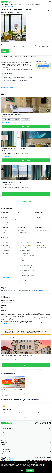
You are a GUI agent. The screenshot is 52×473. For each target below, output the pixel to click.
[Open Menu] (50, 2)
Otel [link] (4, 4)
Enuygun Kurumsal (5, 449)
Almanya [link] (7, 4)
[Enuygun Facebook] (40, 423)
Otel (2, 439)
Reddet (42, 465)
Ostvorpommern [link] (21, 4)
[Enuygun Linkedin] (47, 423)
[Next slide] (49, 105)
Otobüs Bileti (4, 440)
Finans (2, 446)
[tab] (4, 56)
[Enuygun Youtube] (50, 423)
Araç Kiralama (4, 442)
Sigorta (3, 447)
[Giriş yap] (47, 2)
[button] (26, 27)
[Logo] (6, 2)
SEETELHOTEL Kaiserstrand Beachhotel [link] (33, 4)
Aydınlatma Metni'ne (27, 465)
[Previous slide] (3, 105)
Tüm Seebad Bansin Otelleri (8, 6)
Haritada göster (44, 66)
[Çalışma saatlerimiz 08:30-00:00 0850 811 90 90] (44, 1)
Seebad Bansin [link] (13, 4)
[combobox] (25, 46)
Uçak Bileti (3, 437)
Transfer (3, 444)
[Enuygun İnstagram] (43, 423)
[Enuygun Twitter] (45, 423)
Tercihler (21, 470)
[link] (1, 4)
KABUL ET (30, 470)
